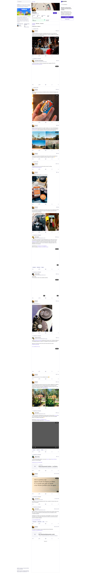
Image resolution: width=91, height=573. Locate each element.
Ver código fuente (24, 571)
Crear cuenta (67, 17)
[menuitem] (45, 435)
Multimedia (37, 23)
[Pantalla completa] (57, 447)
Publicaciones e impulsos (36, 26)
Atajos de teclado (19, 571)
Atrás (34, 1)
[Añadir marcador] (52, 55)
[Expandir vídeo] (56, 447)
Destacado (42, 23)
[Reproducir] (33, 447)
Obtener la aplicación (26, 570)
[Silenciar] (35, 447)
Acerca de (21, 570)
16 (32, 16)
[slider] (45, 445)
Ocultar (57, 37)
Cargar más (45, 541)
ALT (57, 53)
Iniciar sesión (67, 19)
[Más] (58, 55)
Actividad (33, 23)
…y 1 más (46, 521)
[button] (45, 435)
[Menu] (58, 13)
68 (37, 16)
